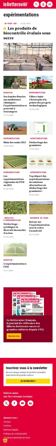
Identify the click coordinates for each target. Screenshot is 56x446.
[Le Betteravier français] (15, 4)
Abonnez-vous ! (10, 418)
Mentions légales (10, 430)
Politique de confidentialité (15, 434)
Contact (7, 422)
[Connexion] (43, 4)
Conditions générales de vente (16, 437)
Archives (7, 426)
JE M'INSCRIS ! (28, 381)
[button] (5, 441)
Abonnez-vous (14, 336)
